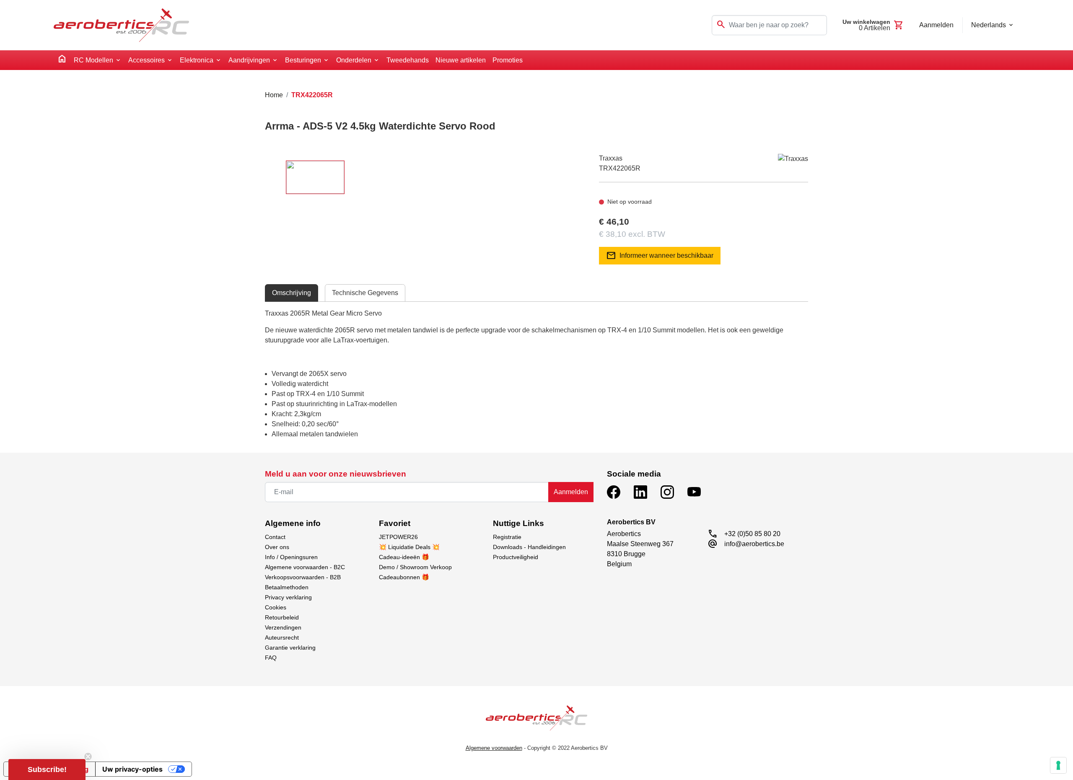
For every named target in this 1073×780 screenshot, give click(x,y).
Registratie (507, 537)
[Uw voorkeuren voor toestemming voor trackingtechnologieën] (1058, 765)
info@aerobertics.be (754, 543)
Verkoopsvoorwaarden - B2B (303, 577)
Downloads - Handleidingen (529, 547)
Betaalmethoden (286, 587)
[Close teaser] (88, 756)
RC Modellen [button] (93, 60)
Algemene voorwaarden (494, 748)
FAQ (271, 657)
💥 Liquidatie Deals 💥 (409, 547)
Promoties (507, 60)
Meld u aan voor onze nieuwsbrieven (335, 473)
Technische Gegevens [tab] (365, 292)
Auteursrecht (282, 637)
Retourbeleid (282, 617)
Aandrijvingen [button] (249, 60)
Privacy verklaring (288, 597)
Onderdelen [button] (353, 60)
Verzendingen (283, 627)
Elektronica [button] (196, 60)
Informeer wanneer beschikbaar (659, 256)
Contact (275, 537)
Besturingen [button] (303, 60)
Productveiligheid (515, 557)
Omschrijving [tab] (291, 292)
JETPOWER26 (398, 537)
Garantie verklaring (290, 647)
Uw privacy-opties (132, 769)
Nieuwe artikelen (460, 60)
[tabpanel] (536, 373)
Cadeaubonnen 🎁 (404, 577)
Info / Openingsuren (291, 557)
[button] (47, 769)
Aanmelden (571, 491)
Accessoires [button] (146, 60)
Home (274, 94)
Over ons (277, 547)
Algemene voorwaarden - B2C (305, 567)
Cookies (275, 607)
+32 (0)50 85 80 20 (752, 533)
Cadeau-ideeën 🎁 (404, 557)
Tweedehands (407, 60)
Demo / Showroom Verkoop (415, 567)
